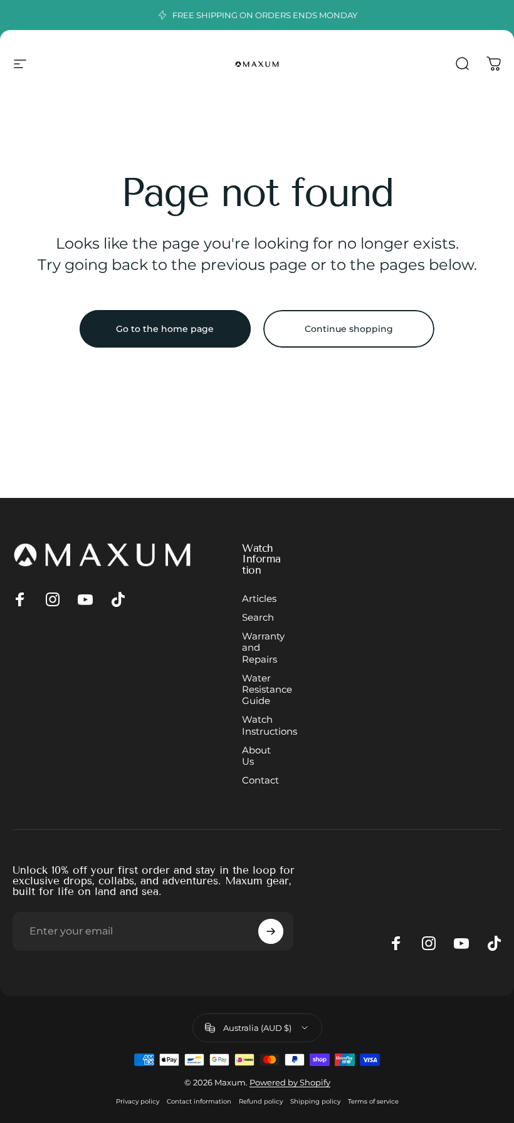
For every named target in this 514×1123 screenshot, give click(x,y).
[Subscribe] (270, 931)
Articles (259, 598)
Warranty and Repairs (263, 648)
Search (258, 617)
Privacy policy (137, 1101)
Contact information (199, 1101)
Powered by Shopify (289, 1082)
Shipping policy (315, 1101)
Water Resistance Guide (267, 689)
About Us (256, 756)
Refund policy (261, 1101)
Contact (260, 780)
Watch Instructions (269, 725)
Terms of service (373, 1101)
